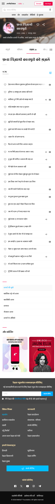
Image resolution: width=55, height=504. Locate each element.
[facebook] (15, 486)
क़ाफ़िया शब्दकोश (8, 420)
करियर (30, 430)
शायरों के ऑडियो (9, 318)
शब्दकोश (25, 15)
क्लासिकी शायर (9, 300)
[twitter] (21, 486)
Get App (48, 4)
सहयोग (4, 415)
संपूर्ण (8, 50)
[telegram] (40, 486)
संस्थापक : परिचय (34, 420)
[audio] (46, 99)
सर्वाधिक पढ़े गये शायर (11, 294)
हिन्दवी (4, 451)
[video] (49, 84)
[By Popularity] (50, 73)
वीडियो (32, 15)
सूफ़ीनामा (31, 451)
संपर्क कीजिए (32, 425)
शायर (14, 15)
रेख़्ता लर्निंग (32, 456)
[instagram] (34, 486)
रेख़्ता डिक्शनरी (7, 456)
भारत (34, 33)
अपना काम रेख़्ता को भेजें (11, 436)
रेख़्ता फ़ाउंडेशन (33, 415)
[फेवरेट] (38, 24)
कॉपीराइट (40, 496)
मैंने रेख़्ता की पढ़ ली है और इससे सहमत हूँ (26, 399)
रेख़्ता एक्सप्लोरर (34, 436)
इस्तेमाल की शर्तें (29, 496)
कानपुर (30, 33)
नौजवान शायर (8, 312)
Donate (38, 4)
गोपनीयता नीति (20, 399)
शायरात (6, 306)
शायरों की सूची (9, 288)
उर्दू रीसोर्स (5, 430)
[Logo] (11, 3)
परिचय (19, 50)
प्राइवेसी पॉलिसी (17, 496)
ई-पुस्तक (40, 15)
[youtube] (27, 486)
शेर (45, 50)
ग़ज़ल (33, 50)
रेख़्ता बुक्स (6, 461)
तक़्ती (4, 425)
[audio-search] (50, 10)
